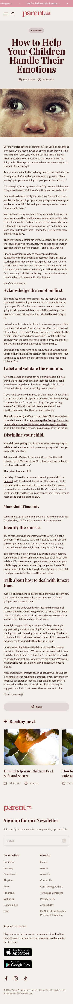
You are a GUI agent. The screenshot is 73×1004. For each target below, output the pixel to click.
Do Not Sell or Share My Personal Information (53, 913)
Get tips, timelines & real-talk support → (41, 3)
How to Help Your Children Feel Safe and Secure (28, 773)
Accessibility (47, 904)
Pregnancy (9, 892)
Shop (6, 911)
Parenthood (36, 30)
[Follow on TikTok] (25, 978)
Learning (8, 868)
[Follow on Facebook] (6, 978)
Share (39, 707)
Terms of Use (26, 993)
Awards (44, 868)
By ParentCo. (48, 79)
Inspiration (9, 861)
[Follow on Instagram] (15, 978)
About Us (45, 874)
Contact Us (46, 880)
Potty (7, 886)
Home (43, 861)
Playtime (8, 880)
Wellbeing (9, 898)
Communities (11, 904)
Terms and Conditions (51, 892)
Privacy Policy (47, 898)
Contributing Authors (51, 886)
